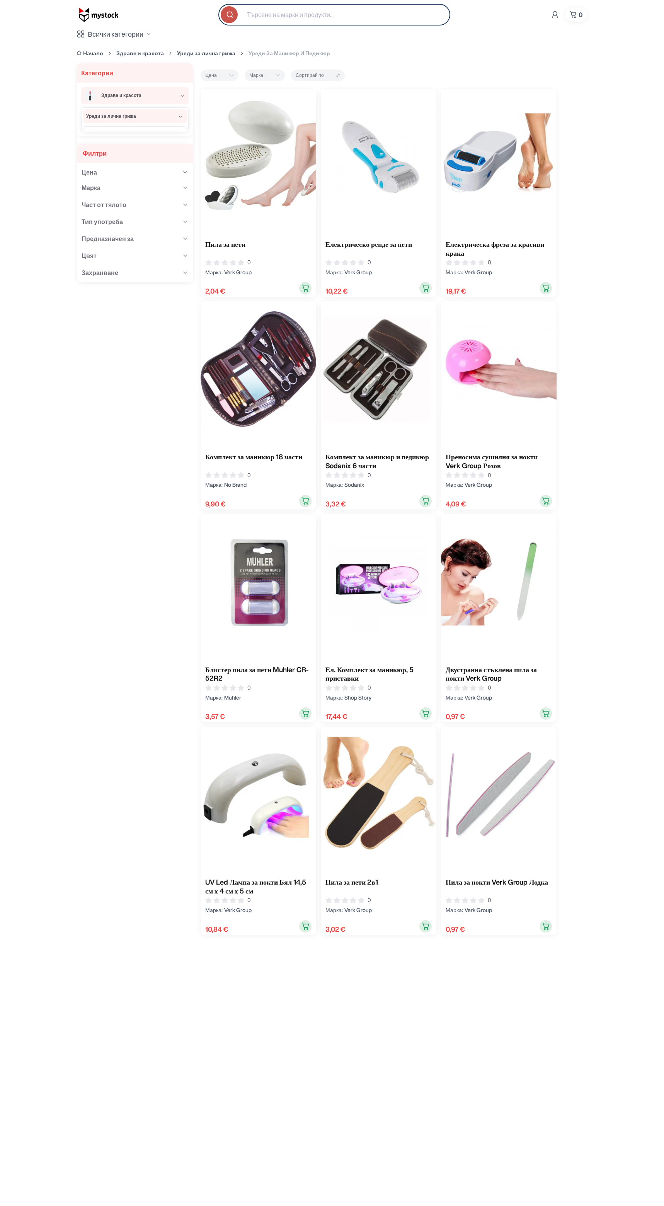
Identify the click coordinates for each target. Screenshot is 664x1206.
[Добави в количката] (305, 288)
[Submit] (230, 14)
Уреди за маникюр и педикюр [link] (289, 53)
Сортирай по (310, 75)
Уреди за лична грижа (206, 53)
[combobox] (334, 14)
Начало (93, 53)
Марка (256, 75)
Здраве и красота (140, 53)
